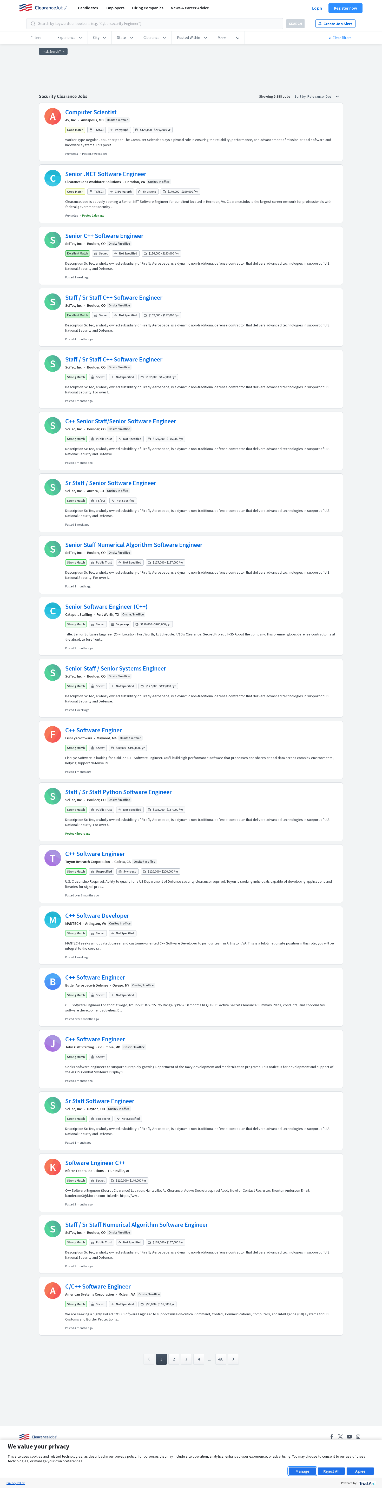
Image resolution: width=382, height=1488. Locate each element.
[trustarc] (367, 1483)
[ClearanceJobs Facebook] (331, 1437)
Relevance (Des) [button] (320, 96)
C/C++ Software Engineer (98, 1286)
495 (220, 1359)
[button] (70, 37)
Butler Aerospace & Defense (86, 985)
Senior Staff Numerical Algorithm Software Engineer (133, 545)
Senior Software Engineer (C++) (106, 606)
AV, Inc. (71, 120)
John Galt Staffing (79, 1047)
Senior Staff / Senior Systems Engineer (115, 668)
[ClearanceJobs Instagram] (358, 1437)
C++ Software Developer (97, 915)
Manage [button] (302, 1471)
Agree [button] (360, 1471)
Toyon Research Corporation (87, 861)
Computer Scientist (91, 112)
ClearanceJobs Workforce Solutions (93, 181)
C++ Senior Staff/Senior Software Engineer (120, 421)
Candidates (88, 7)
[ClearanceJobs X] (340, 1437)
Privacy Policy (15, 1483)
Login (317, 8)
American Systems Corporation (89, 1294)
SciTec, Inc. (74, 243)
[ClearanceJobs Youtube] (349, 1437)
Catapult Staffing (78, 614)
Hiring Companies (147, 7)
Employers (115, 7)
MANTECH (73, 923)
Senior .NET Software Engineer (105, 174)
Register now (345, 8)
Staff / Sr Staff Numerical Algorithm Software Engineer (136, 1225)
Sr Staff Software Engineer (99, 1101)
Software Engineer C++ (95, 1163)
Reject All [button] (331, 1471)
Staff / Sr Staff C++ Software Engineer (113, 297)
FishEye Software (78, 738)
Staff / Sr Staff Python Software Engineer (118, 792)
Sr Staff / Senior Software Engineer (110, 483)
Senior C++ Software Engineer (104, 236)
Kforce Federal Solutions (84, 1170)
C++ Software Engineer (95, 854)
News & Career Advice (190, 7)
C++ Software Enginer (93, 730)
